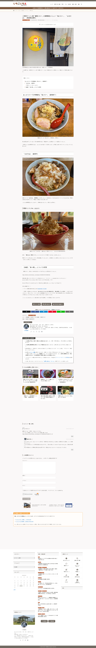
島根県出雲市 (32, 319)
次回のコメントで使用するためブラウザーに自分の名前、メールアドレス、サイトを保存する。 (43, 490)
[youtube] (42, 331)
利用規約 (67, 357)
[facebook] (36, 331)
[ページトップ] (93, 645)
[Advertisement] (48, 412)
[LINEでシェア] (61, 312)
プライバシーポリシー (60, 357)
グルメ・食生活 (21, 10)
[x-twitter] (34, 331)
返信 (72, 436)
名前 (23, 475)
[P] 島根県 (27, 317)
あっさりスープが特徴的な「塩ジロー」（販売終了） (36, 81)
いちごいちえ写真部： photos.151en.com (24, 521)
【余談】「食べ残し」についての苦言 (33, 87)
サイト (23, 485)
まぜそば (31, 317)
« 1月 (14, 589)
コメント (24, 460)
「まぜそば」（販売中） (30, 83)
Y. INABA (26, 330)
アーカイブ (16, 563)
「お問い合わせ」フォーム (48, 361)
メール (24, 480)
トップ (16, 10)
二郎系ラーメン (42, 317)
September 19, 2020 (42, 288)
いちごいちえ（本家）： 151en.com (23, 519)
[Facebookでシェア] (35, 312)
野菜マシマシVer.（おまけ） (32, 85)
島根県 (27, 319)
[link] (31, 331)
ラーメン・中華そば (29, 10)
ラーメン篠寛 (37, 317)
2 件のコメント (49, 20)
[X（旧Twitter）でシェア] (26, 312)
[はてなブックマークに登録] (44, 312)
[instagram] (39, 331)
